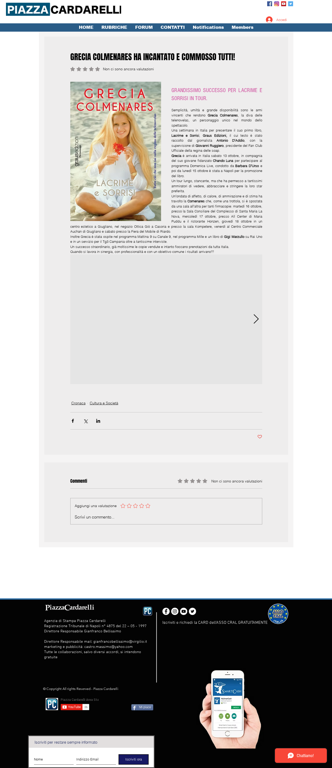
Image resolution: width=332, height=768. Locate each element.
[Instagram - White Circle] (174, 611)
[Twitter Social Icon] (290, 3)
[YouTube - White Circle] (183, 611)
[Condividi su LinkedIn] (98, 420)
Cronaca (78, 403)
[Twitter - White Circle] (192, 611)
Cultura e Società (104, 403)
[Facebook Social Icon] (269, 3)
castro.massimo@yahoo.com (108, 647)
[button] (114, 27)
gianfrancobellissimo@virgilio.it (120, 641)
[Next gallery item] (256, 319)
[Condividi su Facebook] (72, 420)
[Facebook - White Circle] (166, 611)
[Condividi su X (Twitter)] (85, 420)
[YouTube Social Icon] (283, 3)
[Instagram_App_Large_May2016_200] (276, 3)
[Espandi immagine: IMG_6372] (166, 319)
